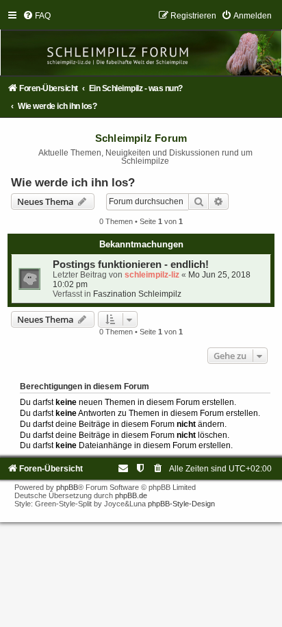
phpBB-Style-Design (181, 504)
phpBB (67, 487)
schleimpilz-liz (152, 275)
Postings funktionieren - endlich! (131, 264)
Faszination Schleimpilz (137, 294)
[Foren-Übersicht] (141, 42)
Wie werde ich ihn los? (73, 182)
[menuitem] (37, 16)
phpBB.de (131, 495)
